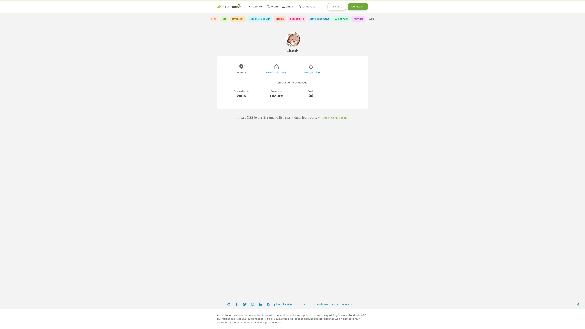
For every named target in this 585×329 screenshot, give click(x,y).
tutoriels (257, 6)
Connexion (357, 6)
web (371, 18)
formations (308, 6)
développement (319, 18)
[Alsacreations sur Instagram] (252, 304)
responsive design (260, 18)
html (213, 18)
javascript (237, 18)
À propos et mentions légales (234, 322)
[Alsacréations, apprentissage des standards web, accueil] (229, 7)
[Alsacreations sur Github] (229, 304)
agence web (342, 304)
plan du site (283, 304)
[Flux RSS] (268, 304)
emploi (289, 6)
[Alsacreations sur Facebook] (236, 304)
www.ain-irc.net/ (276, 72)
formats (358, 18)
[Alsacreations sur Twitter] (244, 304)
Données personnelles (267, 322)
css (224, 18)
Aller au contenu (30, 5)
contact (302, 304)
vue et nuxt (341, 18)
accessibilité (297, 18)
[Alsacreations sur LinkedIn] (260, 304)
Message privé (311, 72)
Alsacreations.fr (350, 319)
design (280, 18)
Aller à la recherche (55, 5)
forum (274, 6)
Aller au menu (8, 5)
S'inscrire (337, 6)
